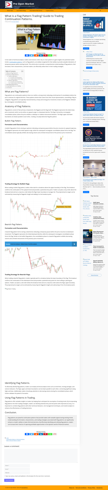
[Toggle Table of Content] (21, 71)
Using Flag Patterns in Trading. (14, 86)
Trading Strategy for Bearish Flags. (16, 83)
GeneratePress (24, 487)
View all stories (94, 275)
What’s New (10, 10)
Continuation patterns (15, 62)
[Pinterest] (45, 55)
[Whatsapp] (50, 55)
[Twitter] (31, 55)
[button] (100, 10)
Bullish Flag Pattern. (13, 76)
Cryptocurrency (50, 10)
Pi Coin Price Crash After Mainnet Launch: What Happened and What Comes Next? (94, 145)
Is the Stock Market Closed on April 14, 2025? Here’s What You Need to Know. (93, 114)
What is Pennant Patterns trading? (13, 440)
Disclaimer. (99, 488)
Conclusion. (9, 87)
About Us (71, 488)
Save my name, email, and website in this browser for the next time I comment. (28, 476)
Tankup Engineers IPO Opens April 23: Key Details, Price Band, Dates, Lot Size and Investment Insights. (94, 36)
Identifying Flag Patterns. (12, 84)
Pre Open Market (23, 3)
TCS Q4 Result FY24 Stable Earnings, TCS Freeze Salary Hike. (93, 180)
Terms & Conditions (81, 488)
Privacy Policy (91, 488)
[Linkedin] (41, 55)
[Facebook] (27, 55)
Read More (86, 48)
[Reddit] (36, 55)
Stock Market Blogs (21, 10)
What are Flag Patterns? (12, 73)
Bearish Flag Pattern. (13, 80)
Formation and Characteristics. (16, 77)
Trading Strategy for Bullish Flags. (16, 79)
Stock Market (86, 32)
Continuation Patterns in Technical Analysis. (15, 439)
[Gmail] (55, 55)
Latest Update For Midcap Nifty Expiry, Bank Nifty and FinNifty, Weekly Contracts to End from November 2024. (94, 83)
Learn (7, 438)
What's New (89, 51)
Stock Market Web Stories (36, 10)
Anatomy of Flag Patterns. (13, 74)
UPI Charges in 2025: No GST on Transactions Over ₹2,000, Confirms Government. (95, 55)
